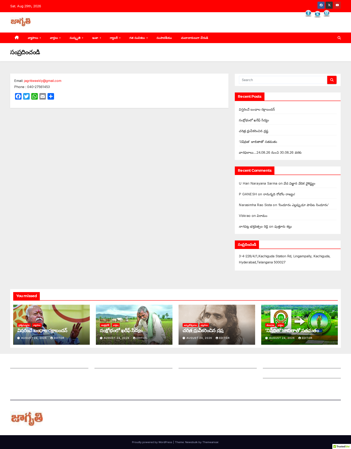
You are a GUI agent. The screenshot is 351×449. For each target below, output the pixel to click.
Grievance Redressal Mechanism (288, 364)
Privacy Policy (274, 384)
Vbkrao (244, 216)
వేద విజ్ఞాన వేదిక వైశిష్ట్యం (299, 183)
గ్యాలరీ (114, 38)
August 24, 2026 (34, 337)
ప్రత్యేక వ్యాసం (23, 325)
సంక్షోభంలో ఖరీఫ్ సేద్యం (254, 120)
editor (59, 337)
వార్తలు (54, 38)
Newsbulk (191, 442)
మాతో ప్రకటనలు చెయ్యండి (111, 374)
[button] (339, 38)
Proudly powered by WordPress (152, 442)
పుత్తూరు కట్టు (283, 226)
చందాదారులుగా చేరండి (194, 38)
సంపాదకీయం (164, 38)
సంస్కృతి (75, 38)
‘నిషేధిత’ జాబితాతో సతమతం (258, 142)
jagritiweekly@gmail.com (42, 81)
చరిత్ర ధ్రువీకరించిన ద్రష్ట (253, 131)
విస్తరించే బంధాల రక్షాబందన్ (257, 109)
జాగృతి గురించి (19, 364)
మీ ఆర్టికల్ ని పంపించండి (110, 364)
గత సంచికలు (137, 38)
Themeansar (210, 442)
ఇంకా (95, 38)
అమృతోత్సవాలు (190, 325)
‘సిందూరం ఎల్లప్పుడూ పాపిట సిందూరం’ (303, 205)
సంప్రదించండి (18, 374)
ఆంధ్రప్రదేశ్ (105, 325)
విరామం (262, 216)
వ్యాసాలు (33, 38)
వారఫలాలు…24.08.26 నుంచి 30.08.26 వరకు (270, 152)
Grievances (272, 374)
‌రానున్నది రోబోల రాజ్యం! (279, 194)
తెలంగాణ (270, 325)
